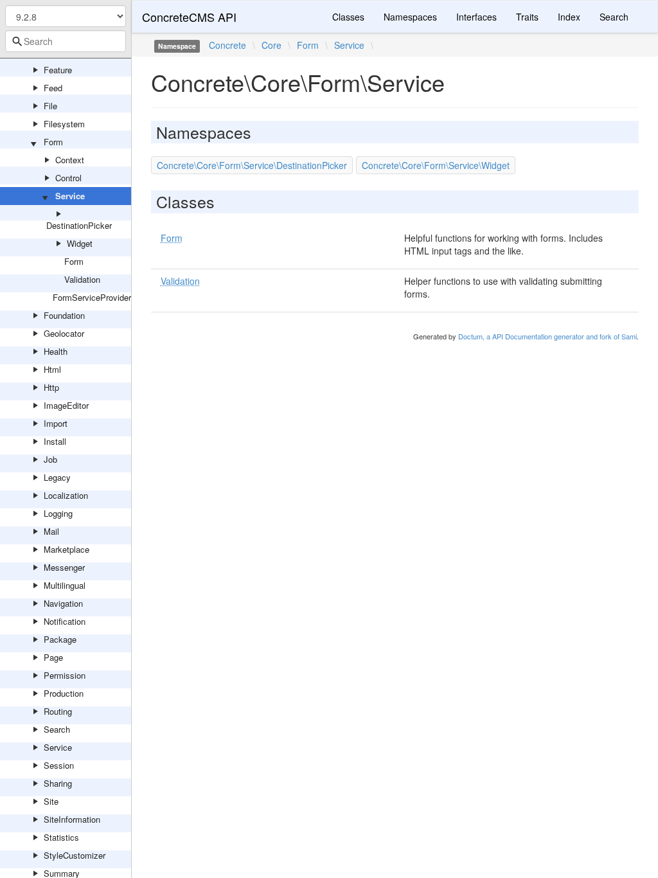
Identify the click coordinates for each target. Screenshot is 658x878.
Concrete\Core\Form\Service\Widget (436, 165)
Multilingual (64, 585)
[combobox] (65, 41)
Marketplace (66, 549)
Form (53, 142)
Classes (348, 16)
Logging (58, 513)
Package (60, 639)
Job (50, 459)
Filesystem (64, 124)
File (50, 106)
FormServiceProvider (92, 297)
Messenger (64, 567)
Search (57, 729)
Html (52, 369)
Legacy (57, 477)
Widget (80, 243)
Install (55, 441)
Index (569, 16)
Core (271, 45)
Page (53, 657)
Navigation (63, 603)
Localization (66, 495)
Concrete (227, 45)
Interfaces (476, 16)
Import (55, 423)
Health (55, 351)
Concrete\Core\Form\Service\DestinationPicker (252, 165)
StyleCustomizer (74, 855)
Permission (64, 675)
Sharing (58, 783)
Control (68, 178)
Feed (53, 88)
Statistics (61, 837)
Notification (64, 621)
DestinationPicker (79, 225)
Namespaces (410, 16)
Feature (58, 70)
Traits (527, 16)
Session (59, 765)
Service (70, 196)
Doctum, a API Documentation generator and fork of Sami (547, 336)
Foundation (64, 315)
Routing (58, 711)
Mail (51, 531)
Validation (82, 279)
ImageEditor (66, 405)
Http (51, 387)
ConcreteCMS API (189, 16)
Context (69, 160)
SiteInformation (72, 819)
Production (64, 693)
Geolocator (64, 333)
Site (51, 801)
